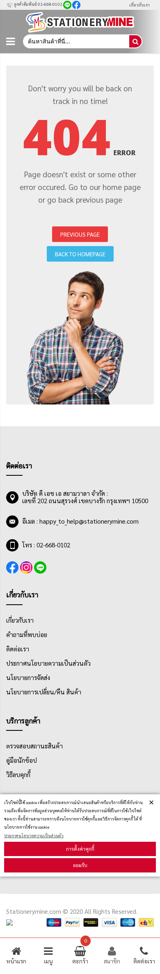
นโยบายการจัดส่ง (28, 677)
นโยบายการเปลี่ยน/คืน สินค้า (43, 692)
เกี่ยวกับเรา (139, 4)
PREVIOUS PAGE (80, 234)
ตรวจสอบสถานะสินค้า (34, 746)
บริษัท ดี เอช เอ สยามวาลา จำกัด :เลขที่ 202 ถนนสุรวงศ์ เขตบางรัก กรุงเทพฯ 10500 (85, 497)
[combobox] (75, 41)
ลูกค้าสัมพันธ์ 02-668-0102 (37, 4)
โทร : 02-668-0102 (46, 545)
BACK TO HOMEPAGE (80, 254)
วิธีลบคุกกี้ (18, 775)
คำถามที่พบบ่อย (26, 635)
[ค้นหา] (135, 41)
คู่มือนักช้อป (21, 760)
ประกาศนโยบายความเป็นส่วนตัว (34, 835)
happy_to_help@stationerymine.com (89, 521)
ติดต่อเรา (17, 649)
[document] (80, 835)
